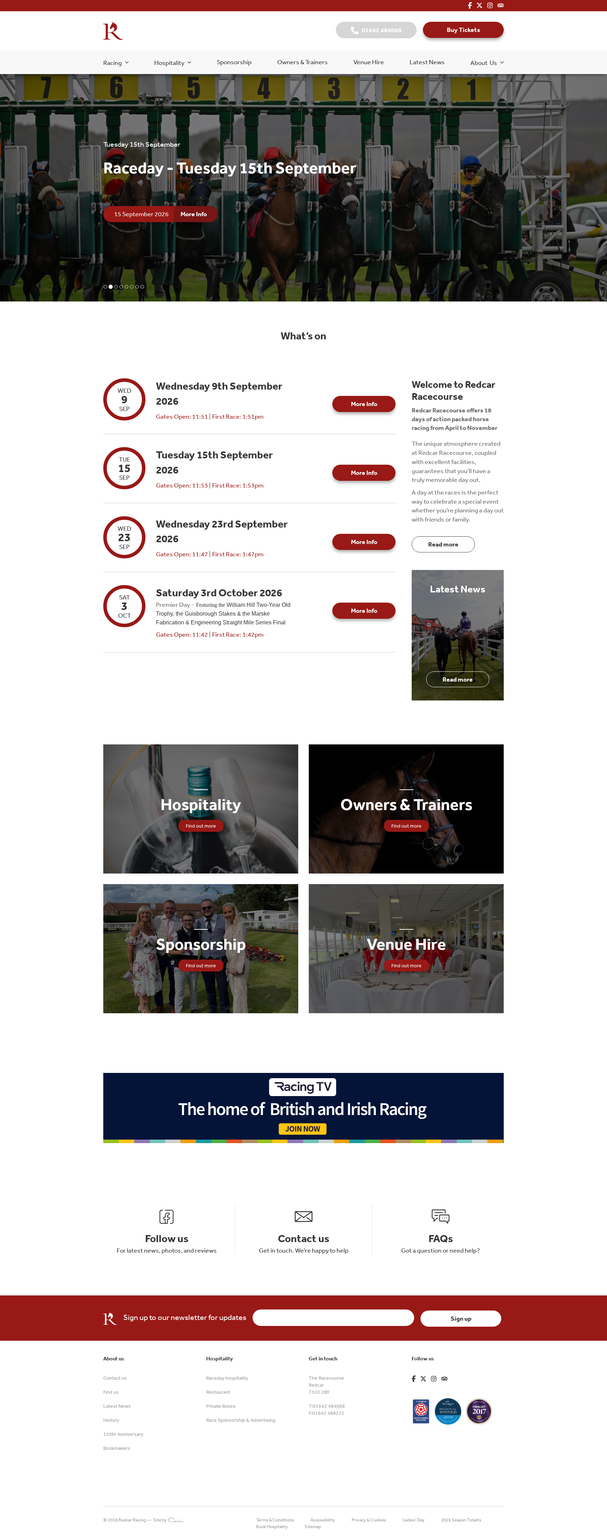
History (111, 1420)
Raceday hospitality (227, 1378)
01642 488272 (328, 1413)
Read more (443, 544)
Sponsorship (234, 62)
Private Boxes (221, 1406)
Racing (114, 62)
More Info (194, 225)
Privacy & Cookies (369, 1520)
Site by (160, 1520)
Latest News (427, 62)
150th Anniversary (123, 1434)
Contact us (115, 1378)
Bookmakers (116, 1448)
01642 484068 (380, 30)
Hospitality (171, 62)
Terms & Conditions (275, 1520)
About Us (485, 62)
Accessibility (323, 1520)
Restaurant (218, 1392)
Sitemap (313, 1527)
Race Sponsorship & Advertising (240, 1420)
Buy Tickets (463, 30)
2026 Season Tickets (461, 1520)
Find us (111, 1392)
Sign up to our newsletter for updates (184, 1317)
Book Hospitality (272, 1527)
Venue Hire (368, 62)
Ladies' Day (414, 1520)
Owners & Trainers (302, 62)
